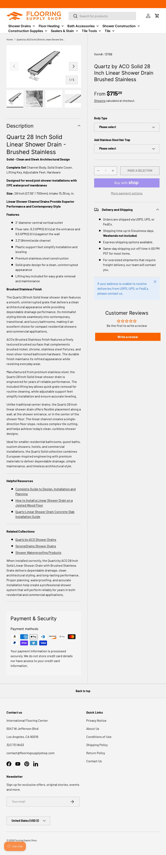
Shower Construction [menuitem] (119, 26)
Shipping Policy (97, 745)
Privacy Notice (96, 720)
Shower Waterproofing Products (38, 552)
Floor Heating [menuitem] (49, 26)
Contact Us (94, 761)
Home (9, 39)
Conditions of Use (99, 737)
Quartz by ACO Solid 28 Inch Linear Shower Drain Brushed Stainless (41, 39)
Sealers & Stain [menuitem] (62, 31)
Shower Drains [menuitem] (19, 26)
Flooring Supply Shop (25, 840)
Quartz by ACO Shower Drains (35, 539)
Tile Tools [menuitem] (89, 31)
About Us (92, 728)
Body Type (100, 118)
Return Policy (95, 753)
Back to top (83, 691)
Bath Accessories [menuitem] (81, 26)
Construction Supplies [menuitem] (25, 31)
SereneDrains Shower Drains (35, 546)
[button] (157, 15)
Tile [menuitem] (107, 31)
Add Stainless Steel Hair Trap (112, 140)
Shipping (99, 100)
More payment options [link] (127, 193)
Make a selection (140, 170)
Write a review (127, 337)
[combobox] (102, 16)
